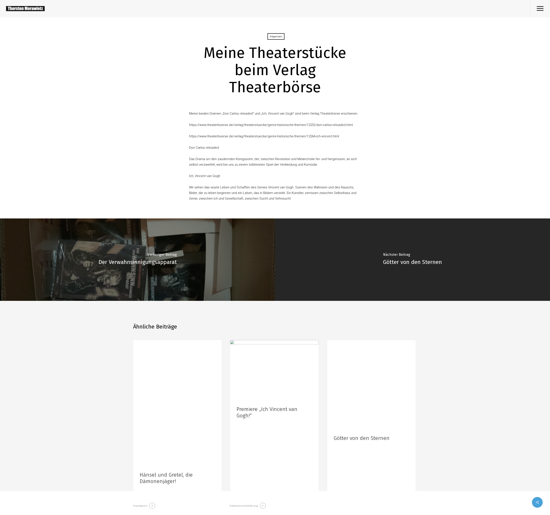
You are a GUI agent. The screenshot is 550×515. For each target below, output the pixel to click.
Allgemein (276, 36)
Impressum (140, 505)
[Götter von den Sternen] (412, 259)
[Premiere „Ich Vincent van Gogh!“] (274, 415)
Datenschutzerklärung (244, 505)
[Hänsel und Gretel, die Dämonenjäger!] (177, 415)
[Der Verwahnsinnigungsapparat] (137, 259)
